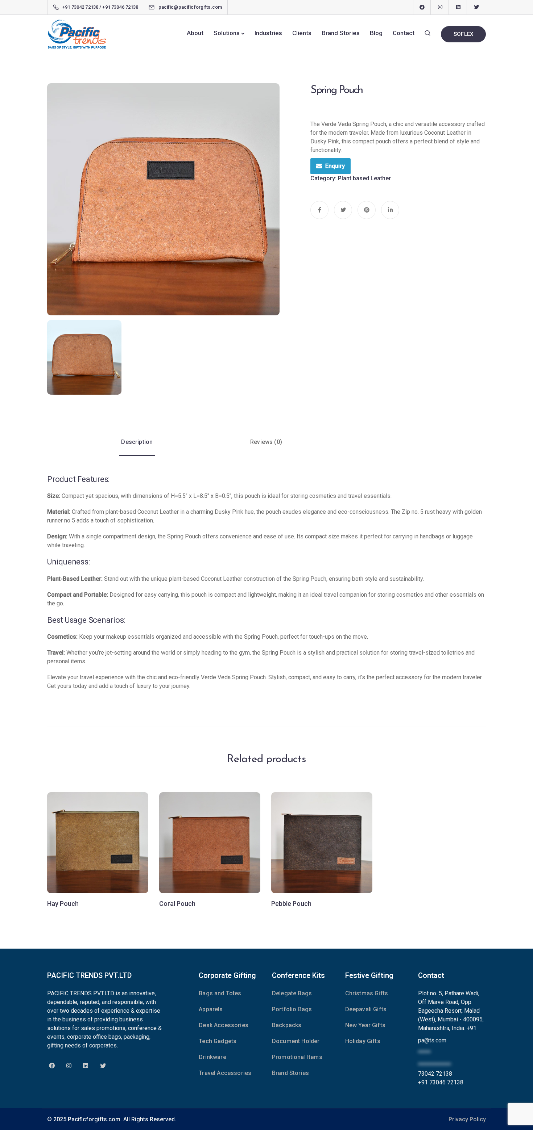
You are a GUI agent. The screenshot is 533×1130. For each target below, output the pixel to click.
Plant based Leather (364, 178)
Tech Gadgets (217, 1041)
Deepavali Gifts (366, 1009)
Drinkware (212, 1057)
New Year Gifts (365, 1025)
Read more (98, 863)
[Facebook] (422, 7)
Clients (301, 33)
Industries (268, 33)
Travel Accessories (225, 1073)
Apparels (211, 1009)
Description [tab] (137, 441)
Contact (403, 33)
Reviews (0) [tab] (266, 441)
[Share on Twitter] (343, 210)
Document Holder (295, 1041)
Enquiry (335, 166)
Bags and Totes (220, 993)
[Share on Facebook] (319, 210)
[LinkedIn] (458, 7)
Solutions (227, 33)
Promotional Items (297, 1057)
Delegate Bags (292, 993)
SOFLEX (463, 34)
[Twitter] (476, 7)
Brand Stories (341, 33)
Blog (376, 33)
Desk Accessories (223, 1025)
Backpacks (286, 1025)
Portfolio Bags (292, 1009)
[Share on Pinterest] (367, 210)
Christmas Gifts (366, 993)
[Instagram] (440, 7)
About (195, 33)
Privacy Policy (467, 1119)
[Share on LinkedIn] (390, 210)
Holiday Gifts (362, 1041)
